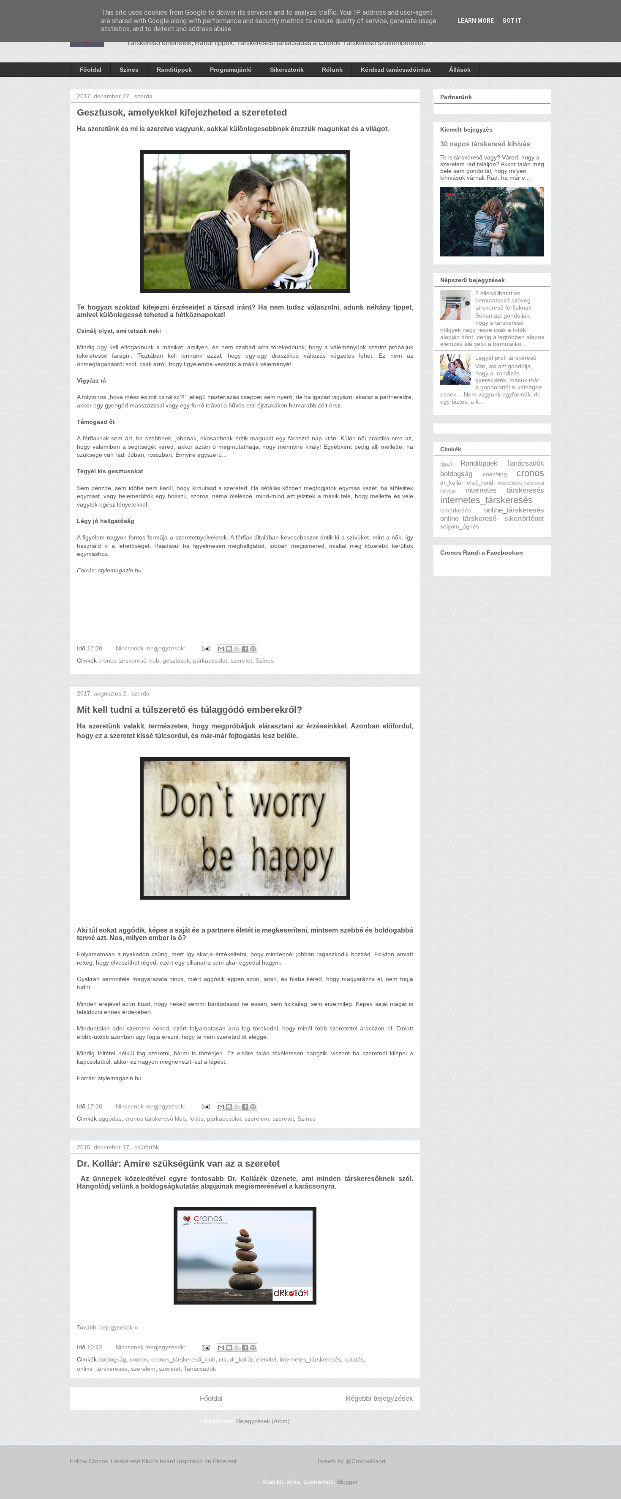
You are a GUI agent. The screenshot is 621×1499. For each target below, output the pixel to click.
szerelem (257, 1118)
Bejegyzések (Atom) (263, 1421)
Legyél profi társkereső (506, 357)
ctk (222, 1359)
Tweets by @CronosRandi (352, 1461)
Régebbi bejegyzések (379, 1398)
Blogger (347, 1481)
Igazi (446, 464)
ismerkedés (455, 510)
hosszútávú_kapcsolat (521, 482)
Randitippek (174, 69)
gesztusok (176, 660)
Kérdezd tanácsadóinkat (396, 69)
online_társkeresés (102, 1368)
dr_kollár (241, 1359)
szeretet (241, 660)
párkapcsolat (210, 660)
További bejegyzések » (107, 1327)
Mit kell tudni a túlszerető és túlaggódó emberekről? (189, 709)
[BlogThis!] (229, 648)
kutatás (354, 1359)
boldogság (112, 1359)
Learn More (476, 20)
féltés (196, 1118)
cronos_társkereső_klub (183, 1359)
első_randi (481, 482)
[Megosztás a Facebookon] (245, 648)
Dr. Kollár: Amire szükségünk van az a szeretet (178, 1163)
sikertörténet (524, 519)
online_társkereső (468, 519)
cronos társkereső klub (128, 660)
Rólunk (332, 69)
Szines (129, 69)
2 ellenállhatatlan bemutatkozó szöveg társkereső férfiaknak (503, 300)
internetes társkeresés (505, 490)
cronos (139, 1359)
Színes (265, 660)
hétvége (448, 490)
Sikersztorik (287, 69)
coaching (495, 474)
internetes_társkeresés (310, 1359)
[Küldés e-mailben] (221, 648)
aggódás (110, 1118)
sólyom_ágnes (459, 526)
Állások (460, 69)
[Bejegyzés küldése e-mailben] (205, 648)
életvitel (266, 1359)
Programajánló (231, 69)
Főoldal (90, 69)
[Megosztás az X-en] (237, 648)
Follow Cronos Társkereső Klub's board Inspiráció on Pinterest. (154, 1461)
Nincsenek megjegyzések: (151, 648)
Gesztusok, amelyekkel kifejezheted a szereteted (182, 112)
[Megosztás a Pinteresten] (253, 648)
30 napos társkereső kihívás (485, 144)
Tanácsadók (200, 1368)
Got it (512, 20)
